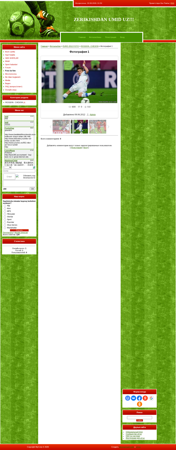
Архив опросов (21, 232)
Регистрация (110, 37)
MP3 (9, 211)
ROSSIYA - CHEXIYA (14, 102)
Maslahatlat (11, 228)
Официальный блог (134, 432)
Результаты (8, 232)
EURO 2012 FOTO (71, 46)
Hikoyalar (11, 214)
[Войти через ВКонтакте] (133, 398)
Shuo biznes (12, 225)
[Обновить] (34, 167)
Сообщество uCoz (134, 434)
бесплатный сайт (126, 447)
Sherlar (10, 217)
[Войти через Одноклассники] (139, 404)
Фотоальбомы (95, 37)
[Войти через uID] (127, 398)
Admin (93, 114)
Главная (82, 37)
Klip (8, 206)
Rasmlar (10, 222)
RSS (172, 3)
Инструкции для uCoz (135, 438)
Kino (9, 208)
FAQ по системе (133, 436)
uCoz (138, 447)
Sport (9, 219)
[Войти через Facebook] (139, 398)
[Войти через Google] (151, 398)
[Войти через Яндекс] (145, 398)
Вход (122, 37)
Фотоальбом (55, 46)
